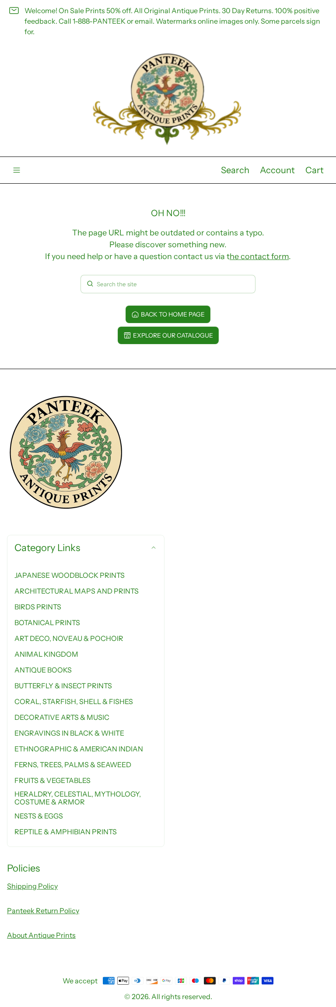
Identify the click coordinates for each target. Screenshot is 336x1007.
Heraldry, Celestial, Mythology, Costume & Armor (77, 798)
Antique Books (43, 669)
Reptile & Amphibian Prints (65, 831)
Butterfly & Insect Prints (63, 685)
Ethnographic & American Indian (78, 748)
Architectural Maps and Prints (76, 591)
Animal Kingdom (46, 654)
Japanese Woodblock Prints (69, 575)
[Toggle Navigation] (16, 170)
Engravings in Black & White (69, 733)
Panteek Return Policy (43, 910)
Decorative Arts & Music (61, 717)
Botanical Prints (47, 622)
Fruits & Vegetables (52, 780)
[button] (235, 170)
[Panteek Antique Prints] (168, 99)
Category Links (47, 548)
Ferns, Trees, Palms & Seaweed (72, 764)
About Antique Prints (41, 935)
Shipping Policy (32, 886)
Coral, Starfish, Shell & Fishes (73, 701)
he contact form (259, 256)
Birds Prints (37, 606)
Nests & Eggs (38, 815)
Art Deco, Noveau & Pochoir (68, 638)
